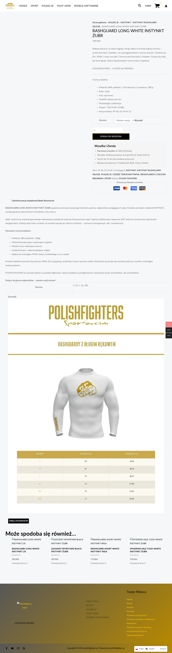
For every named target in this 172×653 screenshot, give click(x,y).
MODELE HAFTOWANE (86, 6)
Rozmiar (103, 120)
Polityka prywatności (137, 615)
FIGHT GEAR (64, 6)
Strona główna (99, 22)
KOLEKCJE (47, 6)
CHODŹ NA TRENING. (25, 623)
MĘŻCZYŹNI (92, 601)
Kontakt (130, 611)
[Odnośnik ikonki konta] (166, 6)
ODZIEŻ (23, 6)
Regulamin (131, 623)
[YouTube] (12, 648)
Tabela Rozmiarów (135, 635)
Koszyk (130, 607)
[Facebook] (6, 648)
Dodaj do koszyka (111, 137)
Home (129, 599)
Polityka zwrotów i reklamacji (141, 619)
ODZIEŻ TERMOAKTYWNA (126, 174)
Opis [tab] (14, 201)
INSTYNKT (126, 22)
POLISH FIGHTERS (128, 178)
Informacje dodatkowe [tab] (26, 201)
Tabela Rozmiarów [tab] (45, 201)
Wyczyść (138, 120)
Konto (129, 603)
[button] (139, 5)
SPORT (34, 6)
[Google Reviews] (24, 648)
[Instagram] (18, 648)
